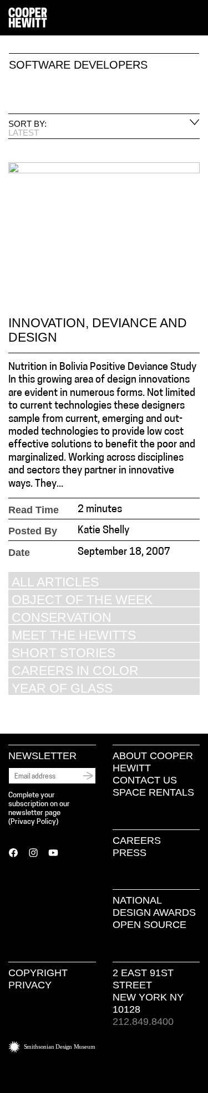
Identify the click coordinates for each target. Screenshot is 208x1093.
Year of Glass (62, 688)
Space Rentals (153, 792)
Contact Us (145, 780)
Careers (137, 840)
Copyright (38, 972)
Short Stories (63, 652)
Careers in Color (75, 670)
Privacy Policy (33, 822)
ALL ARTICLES (55, 582)
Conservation (61, 617)
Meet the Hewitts (74, 635)
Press (129, 852)
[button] (195, 18)
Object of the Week (82, 599)
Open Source (149, 924)
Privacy (30, 985)
